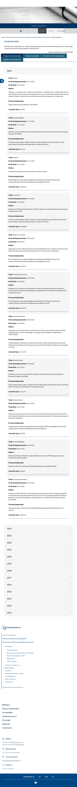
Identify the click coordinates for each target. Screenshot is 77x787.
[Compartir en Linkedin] (21, 30)
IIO (53, 777)
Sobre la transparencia (9, 635)
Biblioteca (6, 705)
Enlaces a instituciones (10, 709)
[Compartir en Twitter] (15, 30)
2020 (9, 556)
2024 (9, 528)
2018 (9, 571)
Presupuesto (8, 646)
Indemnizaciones (12, 661)
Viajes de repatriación (12, 59)
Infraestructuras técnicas (12, 665)
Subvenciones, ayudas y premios (14, 673)
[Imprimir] (32, 30)
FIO (39, 777)
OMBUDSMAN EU (28, 777)
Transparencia (10, 37)
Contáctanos (7, 728)
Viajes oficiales (56, 37)
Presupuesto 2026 (12, 650)
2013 (9, 606)
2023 (9, 535)
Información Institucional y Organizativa (14, 638)
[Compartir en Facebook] (10, 30)
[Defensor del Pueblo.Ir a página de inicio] (38, 697)
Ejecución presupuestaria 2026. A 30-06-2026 (20, 653)
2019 (9, 564)
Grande (51, 31)
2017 (9, 578)
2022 (9, 542)
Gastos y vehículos (10, 679)
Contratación (9, 682)
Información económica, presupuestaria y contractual (33, 37)
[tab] (9, 31)
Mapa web (6, 724)
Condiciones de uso (9, 716)
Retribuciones (11, 658)
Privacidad (6, 720)
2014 (9, 599)
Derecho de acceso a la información (13, 687)
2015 (9, 592)
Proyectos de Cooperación (53, 56)
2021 (9, 549)
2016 (9, 585)
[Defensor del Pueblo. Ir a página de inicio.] (38, 3)
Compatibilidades (10, 676)
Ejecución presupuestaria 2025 (16, 655)
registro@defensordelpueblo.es (11, 760)
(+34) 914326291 (19, 744)
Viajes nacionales (32, 56)
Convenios (8, 670)
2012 (9, 613)
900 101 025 (14, 742)
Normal (42, 30)
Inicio (3, 37)
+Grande (60, 31)
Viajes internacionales (12, 56)
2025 (9, 71)
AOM (46, 777)
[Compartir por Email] (26, 30)
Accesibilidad (7, 712)
